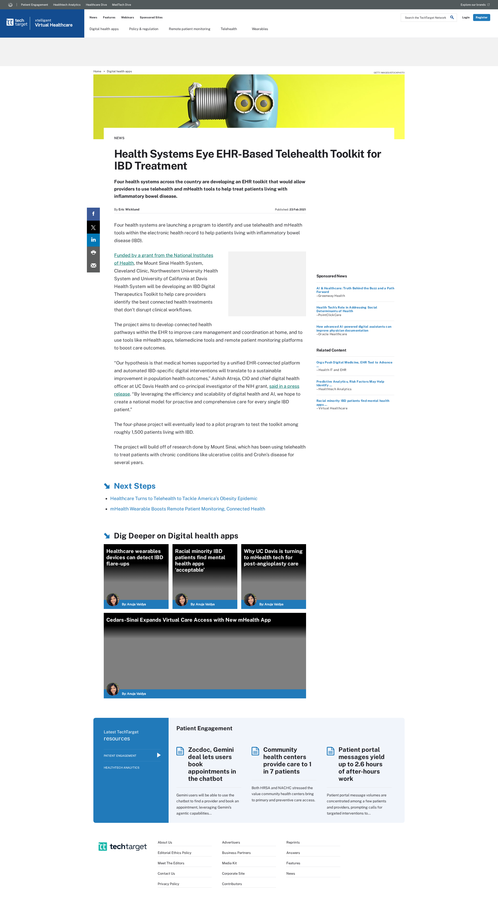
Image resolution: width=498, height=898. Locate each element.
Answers (293, 853)
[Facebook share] (93, 214)
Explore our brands (473, 4)
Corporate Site (233, 873)
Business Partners (236, 853)
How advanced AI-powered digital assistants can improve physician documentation (353, 328)
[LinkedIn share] (93, 240)
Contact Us (166, 873)
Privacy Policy (168, 884)
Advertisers (231, 842)
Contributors (232, 884)
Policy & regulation (143, 29)
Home (97, 71)
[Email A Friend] (93, 265)
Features (109, 17)
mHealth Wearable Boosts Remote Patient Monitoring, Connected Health (187, 508)
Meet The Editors (171, 863)
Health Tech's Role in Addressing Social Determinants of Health (346, 309)
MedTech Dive (121, 4)
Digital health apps (104, 29)
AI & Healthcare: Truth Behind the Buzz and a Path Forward (355, 290)
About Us (165, 842)
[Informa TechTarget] (10, 5)
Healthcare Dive (96, 4)
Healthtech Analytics (67, 4)
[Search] (452, 18)
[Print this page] (93, 253)
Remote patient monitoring (189, 29)
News (93, 17)
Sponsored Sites (151, 17)
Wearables (260, 29)
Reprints (293, 842)
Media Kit (229, 863)
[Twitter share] (93, 227)
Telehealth (229, 29)
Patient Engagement (34, 4)
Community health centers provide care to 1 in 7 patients (287, 760)
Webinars (127, 17)
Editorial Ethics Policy (174, 853)
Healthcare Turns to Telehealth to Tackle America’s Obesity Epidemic (184, 498)
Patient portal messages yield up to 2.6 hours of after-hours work (361, 764)
